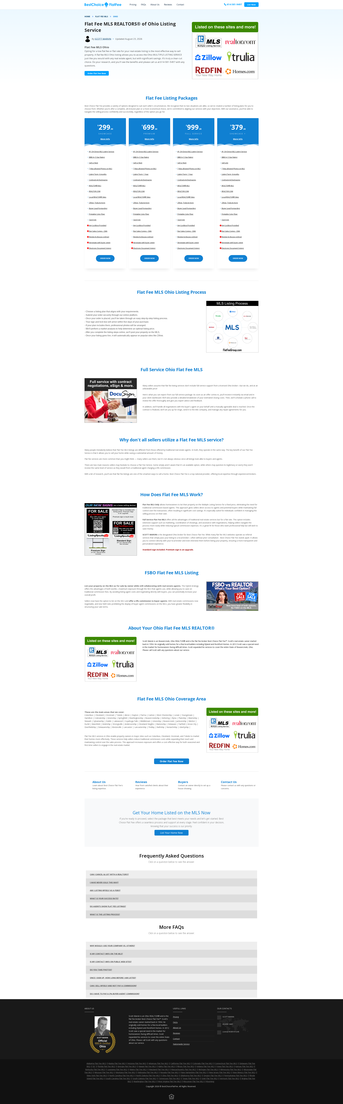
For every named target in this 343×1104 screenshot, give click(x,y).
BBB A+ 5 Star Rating (97, 157)
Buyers (183, 782)
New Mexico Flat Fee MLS (244, 1072)
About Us (154, 4)
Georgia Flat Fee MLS (126, 1066)
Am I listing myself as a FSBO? (105, 890)
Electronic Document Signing (100, 248)
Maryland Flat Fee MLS (159, 1069)
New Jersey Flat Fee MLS (220, 1072)
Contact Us (229, 782)
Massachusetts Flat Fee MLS (183, 1069)
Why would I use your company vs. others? (112, 945)
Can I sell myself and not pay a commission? (113, 985)
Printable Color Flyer (97, 214)
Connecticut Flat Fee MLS (226, 1063)
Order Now (105, 258)
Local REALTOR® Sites (97, 197)
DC (94, 1066)
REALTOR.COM (94, 191)
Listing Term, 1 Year (140, 174)
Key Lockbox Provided (97, 225)
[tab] (171, 874)
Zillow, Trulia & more (97, 203)
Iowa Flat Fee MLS (225, 1066)
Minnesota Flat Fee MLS (230, 1069)
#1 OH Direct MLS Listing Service (101, 151)
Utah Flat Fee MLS (210, 1078)
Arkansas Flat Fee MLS (158, 1063)
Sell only (224, 163)
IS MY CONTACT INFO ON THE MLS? (106, 953)
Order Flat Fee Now (96, 73)
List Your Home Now (171, 832)
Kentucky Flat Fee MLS (95, 1069)
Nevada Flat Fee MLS (169, 1072)
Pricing (133, 4)
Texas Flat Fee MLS (191, 1078)
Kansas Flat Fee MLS (244, 1066)
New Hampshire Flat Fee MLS (194, 1072)
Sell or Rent (93, 163)
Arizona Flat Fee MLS (137, 1063)
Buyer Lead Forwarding (98, 208)
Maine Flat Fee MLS (138, 1069)
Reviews (168, 4)
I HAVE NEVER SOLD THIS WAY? (104, 882)
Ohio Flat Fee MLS (170, 1075)
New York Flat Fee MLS (97, 1075)
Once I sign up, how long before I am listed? (113, 977)
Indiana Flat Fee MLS (206, 1066)
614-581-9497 (234, 4)
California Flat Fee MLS (181, 1063)
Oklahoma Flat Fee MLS (190, 1075)
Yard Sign (92, 220)
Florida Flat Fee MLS (106, 1066)
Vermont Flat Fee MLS (229, 1078)
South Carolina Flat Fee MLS (118, 1078)
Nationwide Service (181, 1044)
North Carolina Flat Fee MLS (121, 1075)
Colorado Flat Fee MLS (203, 1063)
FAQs (143, 4)
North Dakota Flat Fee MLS (148, 1075)
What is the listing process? (105, 914)
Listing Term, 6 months (97, 174)
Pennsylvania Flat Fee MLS (235, 1075)
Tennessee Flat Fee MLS (169, 1078)
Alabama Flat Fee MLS (96, 1063)
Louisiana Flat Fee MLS (117, 1069)
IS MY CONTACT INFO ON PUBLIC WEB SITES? (111, 961)
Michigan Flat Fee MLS (208, 1069)
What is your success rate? (104, 898)
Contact (180, 4)
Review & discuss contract (99, 237)
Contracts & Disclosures (98, 180)
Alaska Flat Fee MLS (117, 1063)
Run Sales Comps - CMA (98, 231)
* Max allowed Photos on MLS (100, 169)
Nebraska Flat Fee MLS (148, 1072)
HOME (87, 16)
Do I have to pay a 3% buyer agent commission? (114, 993)
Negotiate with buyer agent (99, 243)
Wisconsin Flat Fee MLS (193, 1081)
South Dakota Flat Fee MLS (145, 1078)
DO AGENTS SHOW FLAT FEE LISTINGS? (108, 906)
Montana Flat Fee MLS (126, 1072)
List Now (251, 4)
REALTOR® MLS (95, 186)
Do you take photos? (101, 969)
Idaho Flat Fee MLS (166, 1066)
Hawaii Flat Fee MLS (147, 1066)
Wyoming (210, 1081)
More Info (105, 139)
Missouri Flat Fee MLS (104, 1072)
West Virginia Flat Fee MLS (169, 1081)
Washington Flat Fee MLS (145, 1081)
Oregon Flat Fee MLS (212, 1075)
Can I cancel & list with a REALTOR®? (109, 874)
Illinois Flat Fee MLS (185, 1066)
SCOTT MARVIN (103, 38)
